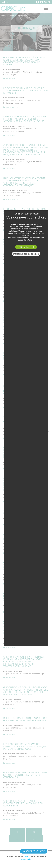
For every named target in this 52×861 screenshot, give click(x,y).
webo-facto (26, 859)
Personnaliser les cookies (26, 254)
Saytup (27, 856)
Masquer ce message (34, 851)
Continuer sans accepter (27, 214)
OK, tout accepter (27, 247)
